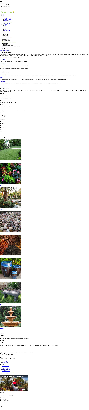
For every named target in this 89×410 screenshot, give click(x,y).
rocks (32, 56)
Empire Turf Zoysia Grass (8, 18)
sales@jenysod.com (5, 361)
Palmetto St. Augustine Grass (8, 19)
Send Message (3, 119)
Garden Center (4, 24)
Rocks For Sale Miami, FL (6, 368)
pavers (38, 56)
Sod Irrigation (2, 77)
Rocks (1, 233)
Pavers (5, 29)
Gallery (3, 31)
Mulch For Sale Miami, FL (6, 369)
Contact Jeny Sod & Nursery (4, 50)
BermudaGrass (6, 17)
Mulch (5, 27)
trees (30, 56)
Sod (2, 16)
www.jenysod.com (5, 362)
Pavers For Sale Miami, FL (6, 371)
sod (26, 56)
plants (28, 56)
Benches (1, 304)
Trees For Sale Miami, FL (6, 367)
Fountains (2, 328)
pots (36, 56)
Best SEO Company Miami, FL (26, 408)
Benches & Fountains (7, 30)
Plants (5, 25)
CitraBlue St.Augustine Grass (8, 21)
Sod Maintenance (3, 81)
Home (3, 14)
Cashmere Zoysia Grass (7, 23)
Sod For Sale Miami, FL (5, 366)
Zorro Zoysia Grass (7, 22)
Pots (4, 28)
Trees (5, 26)
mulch (34, 56)
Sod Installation (2, 74)
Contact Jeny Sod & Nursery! (7, 37)
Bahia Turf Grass (6, 20)
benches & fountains (42, 56)
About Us (3, 15)
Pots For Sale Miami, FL (5, 370)
